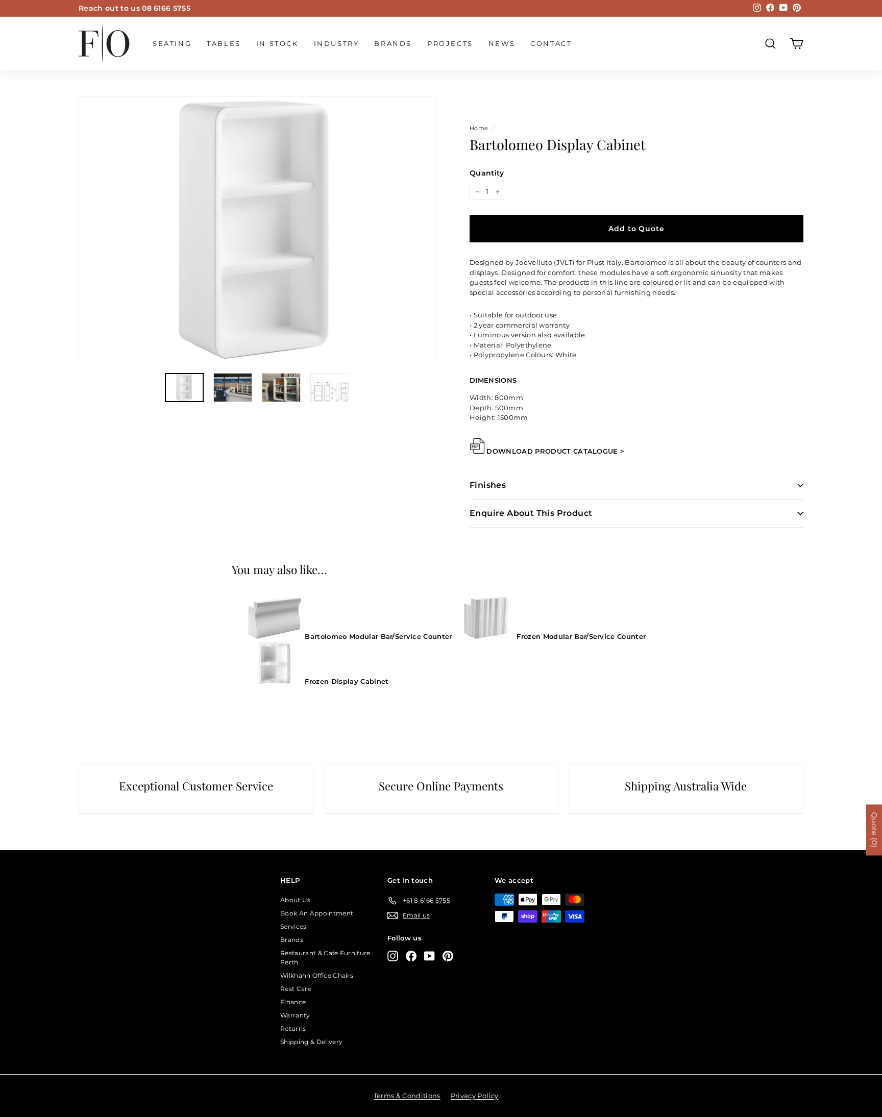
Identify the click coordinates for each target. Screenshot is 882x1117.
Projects (450, 43)
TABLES (224, 43)
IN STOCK (277, 43)
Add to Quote (636, 228)
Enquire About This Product (531, 513)
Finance (293, 1002)
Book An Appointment (316, 913)
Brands (393, 43)
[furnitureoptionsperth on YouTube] (429, 956)
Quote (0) (874, 830)
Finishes (488, 485)
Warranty (295, 1015)
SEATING (172, 43)
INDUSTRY (336, 43)
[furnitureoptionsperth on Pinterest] (448, 956)
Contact (551, 43)
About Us (295, 900)
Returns (293, 1028)
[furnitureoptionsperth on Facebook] (411, 956)
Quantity (487, 173)
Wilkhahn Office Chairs (316, 975)
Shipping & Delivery (311, 1042)
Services (293, 926)
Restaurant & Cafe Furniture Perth (325, 957)
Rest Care (295, 988)
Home (479, 128)
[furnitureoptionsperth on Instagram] (392, 956)
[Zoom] (257, 230)
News (501, 43)
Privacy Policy (475, 1095)
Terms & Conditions (407, 1095)
